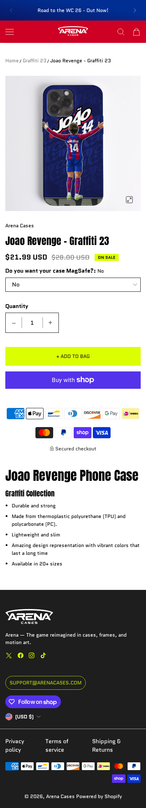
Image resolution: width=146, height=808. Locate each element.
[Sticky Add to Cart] (130, 790)
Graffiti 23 (34, 60)
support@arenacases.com (46, 682)
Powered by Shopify (99, 796)
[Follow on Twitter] (8, 655)
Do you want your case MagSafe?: (50, 271)
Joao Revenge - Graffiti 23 (80, 60)
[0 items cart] (136, 32)
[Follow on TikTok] (43, 655)
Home (12, 60)
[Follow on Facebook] (20, 655)
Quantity (16, 306)
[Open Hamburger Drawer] (9, 32)
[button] (11, 10)
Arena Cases (61, 796)
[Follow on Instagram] (31, 655)
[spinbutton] (32, 322)
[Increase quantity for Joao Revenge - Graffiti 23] (50, 322)
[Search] (121, 32)
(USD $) (24, 716)
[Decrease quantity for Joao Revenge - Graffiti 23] (14, 322)
